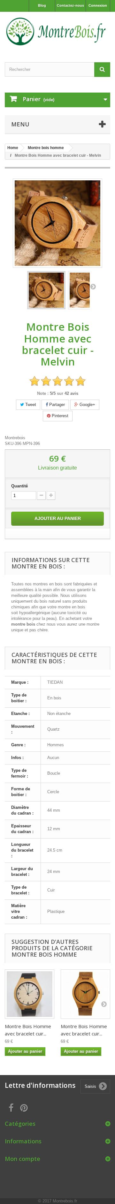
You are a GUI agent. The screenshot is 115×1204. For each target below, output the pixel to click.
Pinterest (59, 415)
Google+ (86, 404)
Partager (56, 404)
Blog (42, 5)
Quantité (19, 486)
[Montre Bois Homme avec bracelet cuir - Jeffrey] (85, 994)
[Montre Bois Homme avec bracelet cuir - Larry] (29, 994)
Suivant (93, 286)
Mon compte (22, 1159)
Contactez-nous (70, 5)
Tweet (30, 404)
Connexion (97, 5)
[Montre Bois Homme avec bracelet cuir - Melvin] (46, 290)
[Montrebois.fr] (57, 31)
